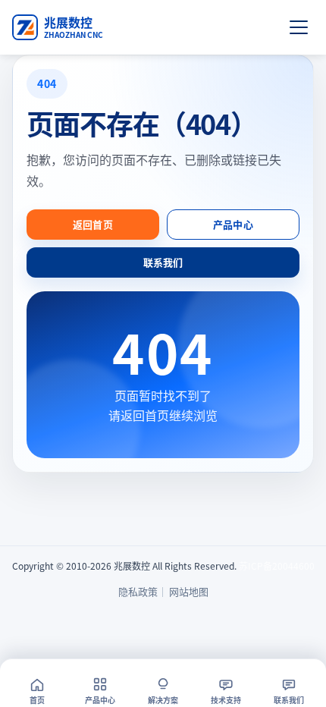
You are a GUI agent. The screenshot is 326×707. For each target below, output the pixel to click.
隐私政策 (138, 592)
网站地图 (188, 592)
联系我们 (163, 262)
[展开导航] (299, 27)
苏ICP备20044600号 (281, 565)
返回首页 (93, 224)
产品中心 (233, 224)
